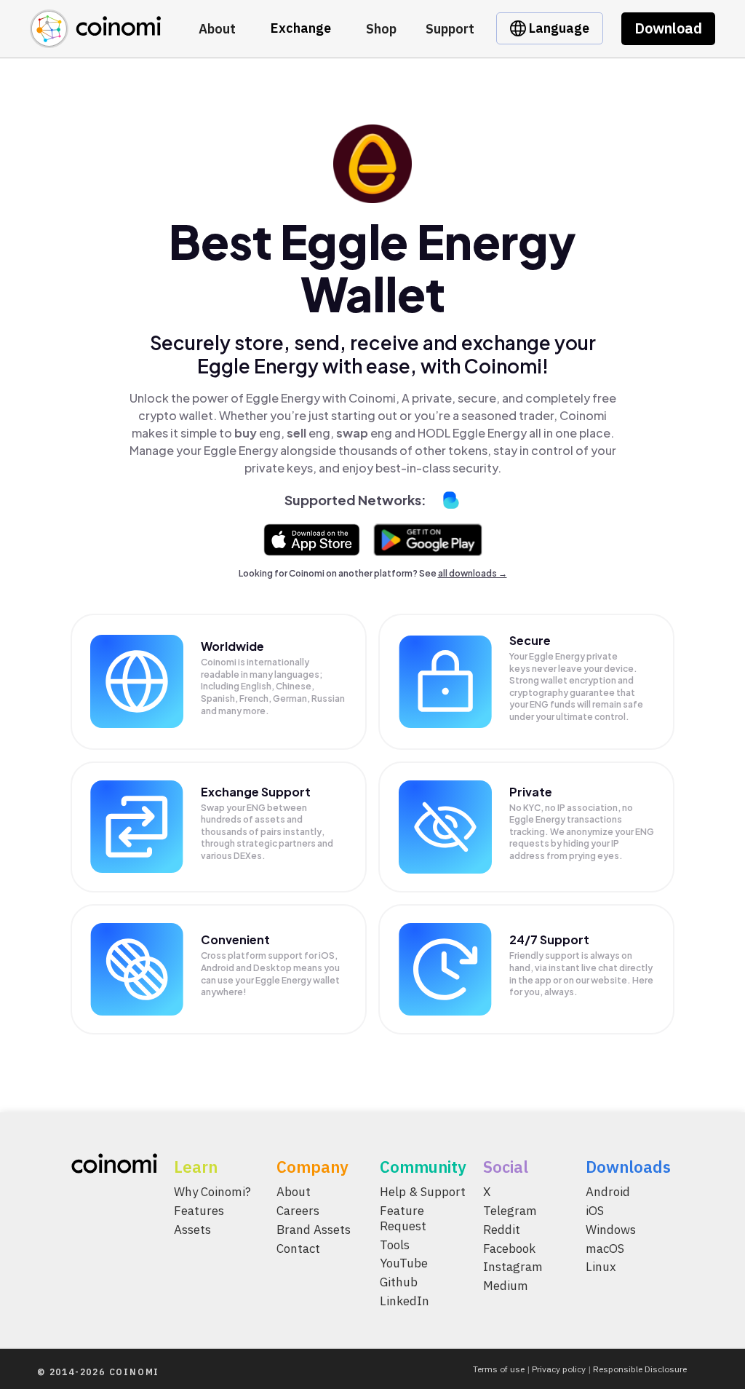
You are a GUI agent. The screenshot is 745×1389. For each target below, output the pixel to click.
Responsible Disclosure (640, 1369)
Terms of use (499, 1369)
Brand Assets (313, 1229)
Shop (381, 28)
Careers (297, 1210)
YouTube (404, 1263)
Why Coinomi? (212, 1192)
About (217, 28)
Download (668, 28)
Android (608, 1192)
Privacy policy (559, 1369)
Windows (611, 1229)
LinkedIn (404, 1301)
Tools (395, 1244)
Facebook (509, 1248)
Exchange (301, 28)
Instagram (513, 1267)
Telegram (510, 1210)
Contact (298, 1248)
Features (199, 1210)
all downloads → (472, 573)
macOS (605, 1248)
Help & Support (423, 1192)
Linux (601, 1267)
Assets (192, 1229)
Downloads (628, 1166)
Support (450, 28)
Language (557, 28)
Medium (505, 1286)
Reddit (501, 1229)
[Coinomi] (95, 39)
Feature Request (403, 1217)
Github (399, 1282)
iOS (595, 1210)
